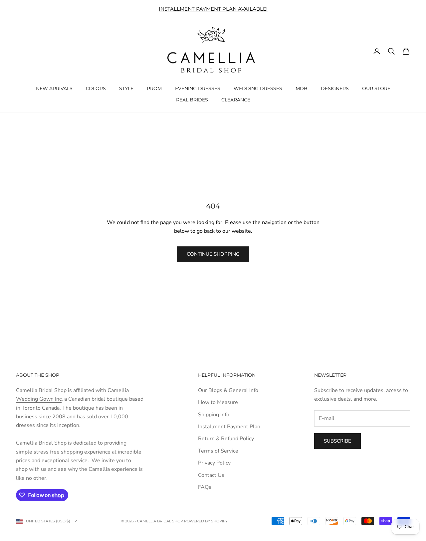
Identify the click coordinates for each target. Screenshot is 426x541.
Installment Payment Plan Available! (213, 9)
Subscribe (337, 441)
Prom (154, 88)
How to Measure (218, 402)
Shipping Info (213, 414)
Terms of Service (218, 451)
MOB (302, 88)
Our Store (376, 88)
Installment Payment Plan (229, 426)
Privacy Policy (214, 463)
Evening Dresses (197, 88)
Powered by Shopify (206, 521)
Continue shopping (213, 254)
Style (126, 88)
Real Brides (192, 100)
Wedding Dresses (258, 88)
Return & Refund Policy (226, 438)
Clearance (235, 100)
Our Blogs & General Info (228, 390)
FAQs (204, 487)
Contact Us (211, 475)
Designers (335, 88)
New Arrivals (54, 88)
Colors (96, 88)
